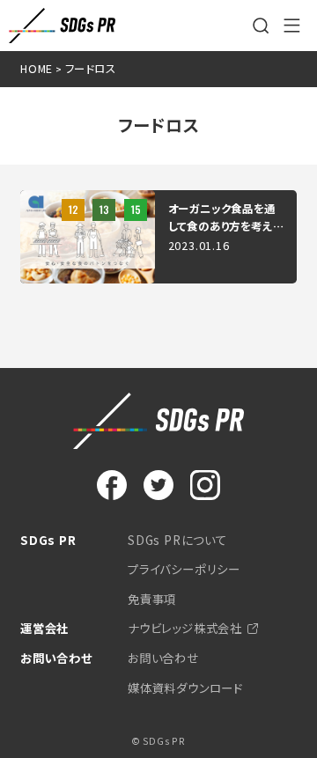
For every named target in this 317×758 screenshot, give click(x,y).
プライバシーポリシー (184, 569)
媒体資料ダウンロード (185, 687)
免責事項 (152, 598)
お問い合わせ (163, 657)
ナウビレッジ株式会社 (185, 628)
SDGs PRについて (177, 539)
